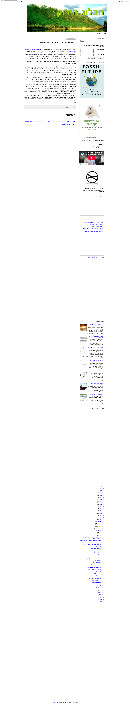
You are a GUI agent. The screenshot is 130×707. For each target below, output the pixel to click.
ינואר (99, 594)
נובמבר (99, 524)
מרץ (100, 590)
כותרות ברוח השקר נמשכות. (96, 394)
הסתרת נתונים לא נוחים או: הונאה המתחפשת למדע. (96, 361)
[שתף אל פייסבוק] (67, 107)
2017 (100, 506)
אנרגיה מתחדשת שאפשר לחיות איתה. (92, 544)
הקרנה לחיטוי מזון (97, 562)
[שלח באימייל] (72, 107)
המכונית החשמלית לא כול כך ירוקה (93, 565)
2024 (100, 490)
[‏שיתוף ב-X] (69, 107)
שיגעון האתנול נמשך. (96, 548)
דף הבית (50, 121)
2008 (100, 601)
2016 (100, 508)
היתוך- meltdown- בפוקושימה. (94, 574)
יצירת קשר (99, 33)
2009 (100, 599)
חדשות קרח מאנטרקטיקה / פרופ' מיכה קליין (92, 231)
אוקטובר (99, 526)
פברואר (99, 592)
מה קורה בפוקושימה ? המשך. (94, 569)
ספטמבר (99, 528)
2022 (100, 495)
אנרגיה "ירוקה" (97, 554)
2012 (100, 517)
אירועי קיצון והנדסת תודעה (96, 224)
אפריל (99, 587)
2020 (100, 499)
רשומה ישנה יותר (29, 121)
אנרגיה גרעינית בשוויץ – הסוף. (94, 578)
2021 (100, 497)
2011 (100, 519)
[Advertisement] (92, 289)
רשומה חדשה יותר (71, 121)
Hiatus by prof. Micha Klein (94, 257)
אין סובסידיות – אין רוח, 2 (97, 372)
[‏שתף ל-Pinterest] (65, 107)
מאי (100, 585)
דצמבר (99, 521)
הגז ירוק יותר (98, 571)
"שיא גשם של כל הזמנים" (97, 226)
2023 (100, 493)
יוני (100, 535)
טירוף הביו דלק (97, 546)
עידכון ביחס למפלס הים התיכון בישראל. (93, 222)
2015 (100, 511)
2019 (100, 502)
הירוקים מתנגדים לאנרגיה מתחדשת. (92, 557)
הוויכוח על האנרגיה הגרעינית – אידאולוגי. (91, 576)
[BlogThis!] (71, 107)
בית (105, 33)
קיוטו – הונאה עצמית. (96, 580)
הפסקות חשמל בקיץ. (96, 582)
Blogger (53, 702)
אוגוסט (99, 530)
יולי (100, 533)
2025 (100, 488)
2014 (100, 513)
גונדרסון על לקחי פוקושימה (94, 567)
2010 (100, 597)
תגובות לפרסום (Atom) (66, 124)
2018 (100, 504)
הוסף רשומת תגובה (69, 118)
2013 (100, 515)
